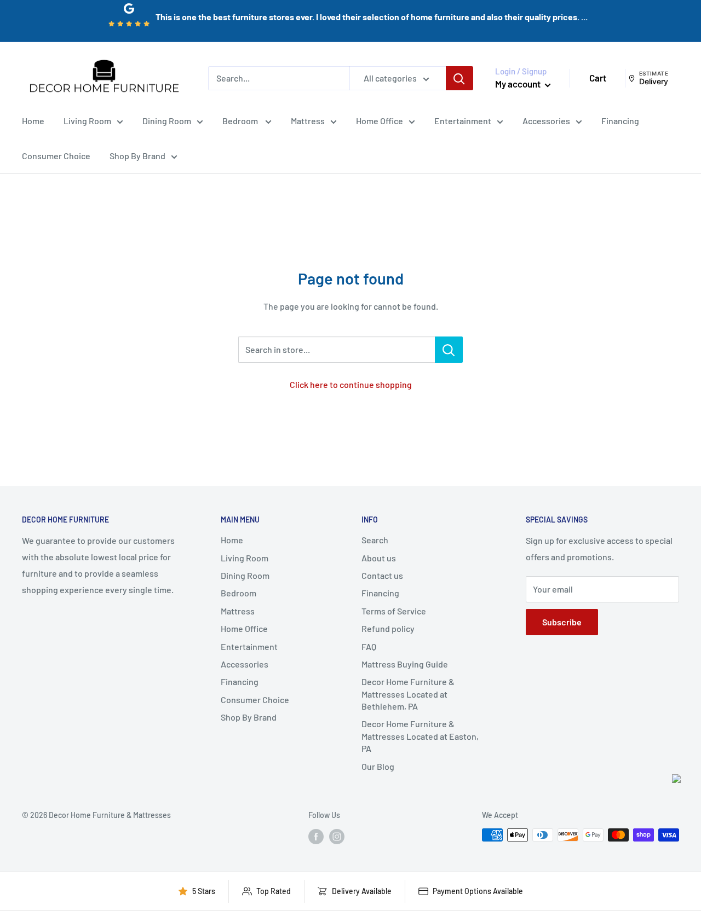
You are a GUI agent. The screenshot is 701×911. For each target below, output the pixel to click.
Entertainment (462, 120)
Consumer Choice (56, 155)
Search (374, 540)
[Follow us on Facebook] (316, 836)
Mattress (308, 120)
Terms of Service (393, 611)
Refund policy (388, 628)
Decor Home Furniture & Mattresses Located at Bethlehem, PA (408, 693)
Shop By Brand (137, 155)
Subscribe (562, 622)
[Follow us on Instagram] (336, 836)
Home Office (379, 120)
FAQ (368, 646)
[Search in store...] (449, 349)
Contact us (382, 575)
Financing (620, 120)
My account (518, 83)
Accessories (546, 120)
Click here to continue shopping (351, 384)
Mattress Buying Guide (404, 664)
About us (378, 558)
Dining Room (166, 120)
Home (33, 120)
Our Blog (377, 766)
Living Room (87, 120)
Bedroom (241, 120)
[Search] (459, 78)
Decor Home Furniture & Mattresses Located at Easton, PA (420, 735)
